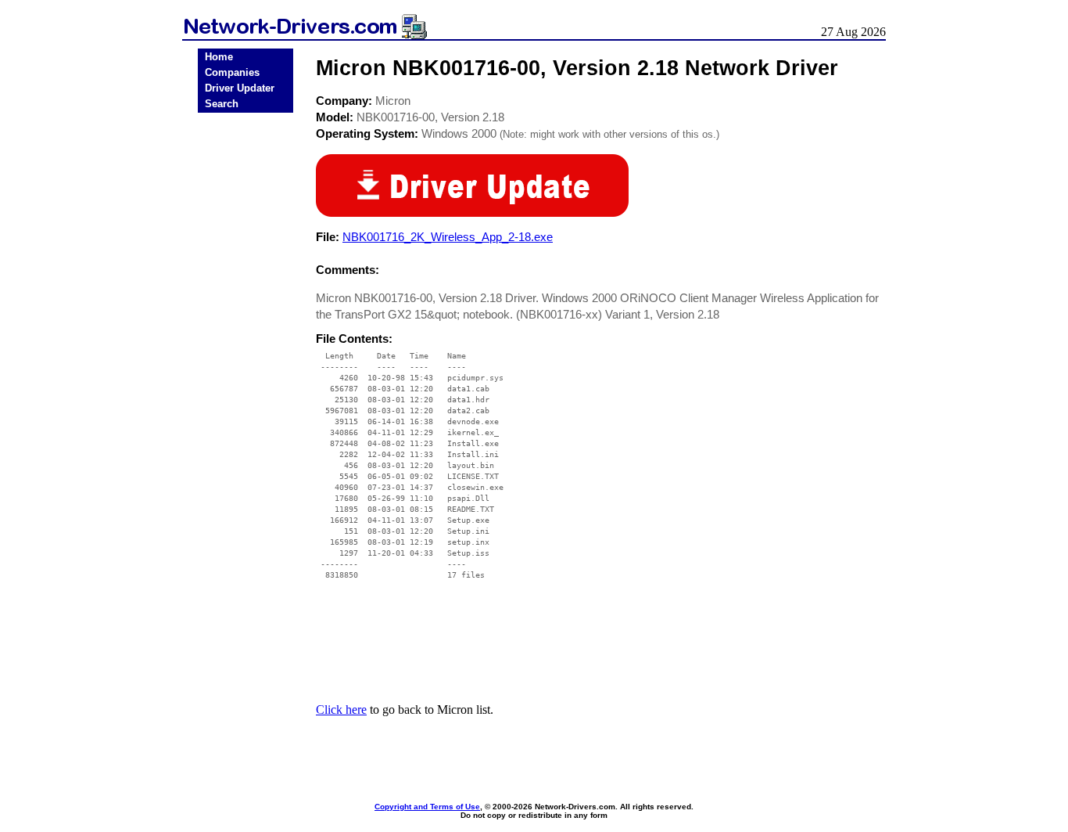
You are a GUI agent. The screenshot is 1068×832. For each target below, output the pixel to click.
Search (221, 104)
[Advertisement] (245, 361)
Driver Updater (239, 88)
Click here (341, 709)
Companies (232, 72)
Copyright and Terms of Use (427, 806)
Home (219, 57)
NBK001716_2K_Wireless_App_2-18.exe (447, 236)
